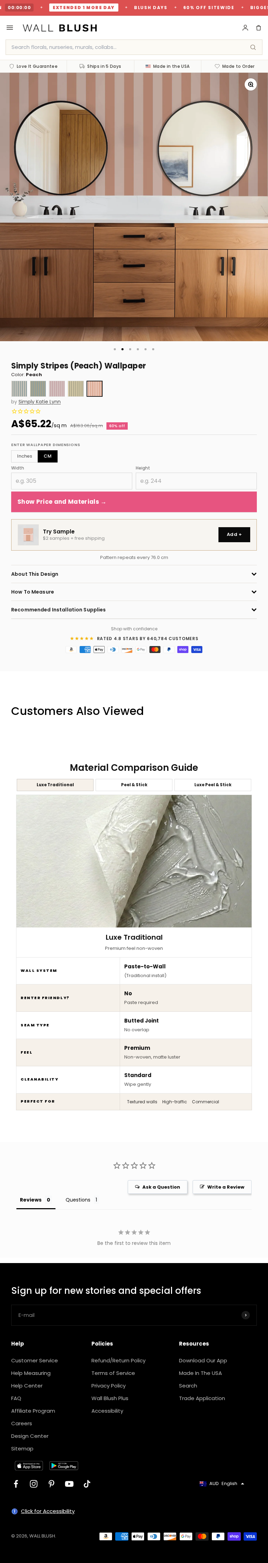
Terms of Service (113, 1373)
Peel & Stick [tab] (134, 785)
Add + (234, 534)
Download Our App (203, 1360)
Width (17, 468)
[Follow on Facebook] (16, 1484)
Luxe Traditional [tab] (55, 785)
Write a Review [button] (225, 1187)
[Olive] (76, 389)
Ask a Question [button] (161, 1187)
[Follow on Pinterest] (51, 1484)
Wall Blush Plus (109, 1398)
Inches (24, 456)
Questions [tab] (78, 1199)
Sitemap (22, 1448)
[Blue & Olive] (38, 389)
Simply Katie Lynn (39, 402)
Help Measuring (31, 1373)
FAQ (16, 1398)
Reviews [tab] (31, 1199)
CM (48, 456)
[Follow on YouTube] (69, 1484)
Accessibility (107, 1410)
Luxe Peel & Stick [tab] (212, 785)
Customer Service (34, 1360)
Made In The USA (200, 1373)
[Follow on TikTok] (87, 1484)
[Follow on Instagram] (33, 1484)
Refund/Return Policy (118, 1360)
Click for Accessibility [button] (48, 1511)
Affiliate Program (33, 1410)
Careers (21, 1423)
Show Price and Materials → (62, 501)
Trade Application (202, 1398)
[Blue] (19, 389)
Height (143, 468)
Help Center (27, 1385)
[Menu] (10, 27)
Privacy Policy (108, 1385)
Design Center (30, 1436)
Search (188, 1385)
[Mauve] (57, 389)
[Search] (253, 47)
